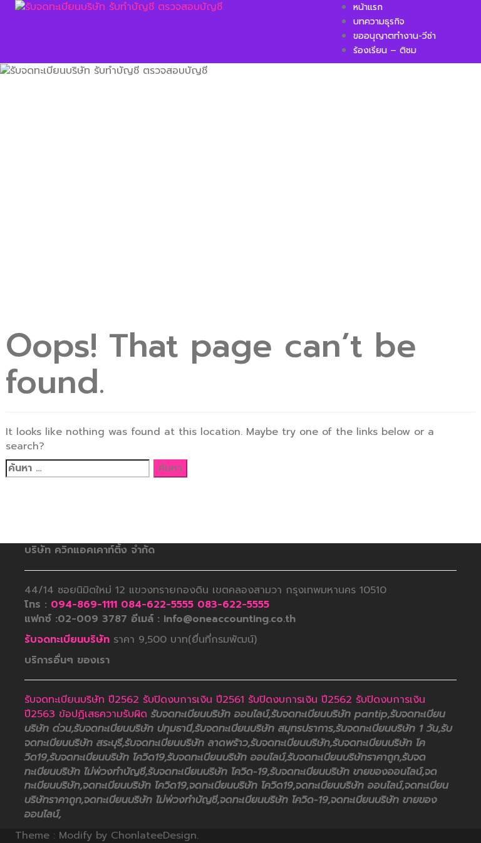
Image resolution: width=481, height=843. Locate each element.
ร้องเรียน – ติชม (384, 50)
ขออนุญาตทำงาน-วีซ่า (394, 36)
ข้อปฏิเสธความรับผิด (103, 714)
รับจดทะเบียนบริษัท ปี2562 (81, 699)
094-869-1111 (84, 604)
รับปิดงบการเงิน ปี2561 (193, 699)
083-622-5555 (233, 604)
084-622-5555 (157, 604)
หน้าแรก (368, 7)
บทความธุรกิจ (379, 21)
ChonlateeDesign (154, 835)
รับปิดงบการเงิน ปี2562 (300, 699)
